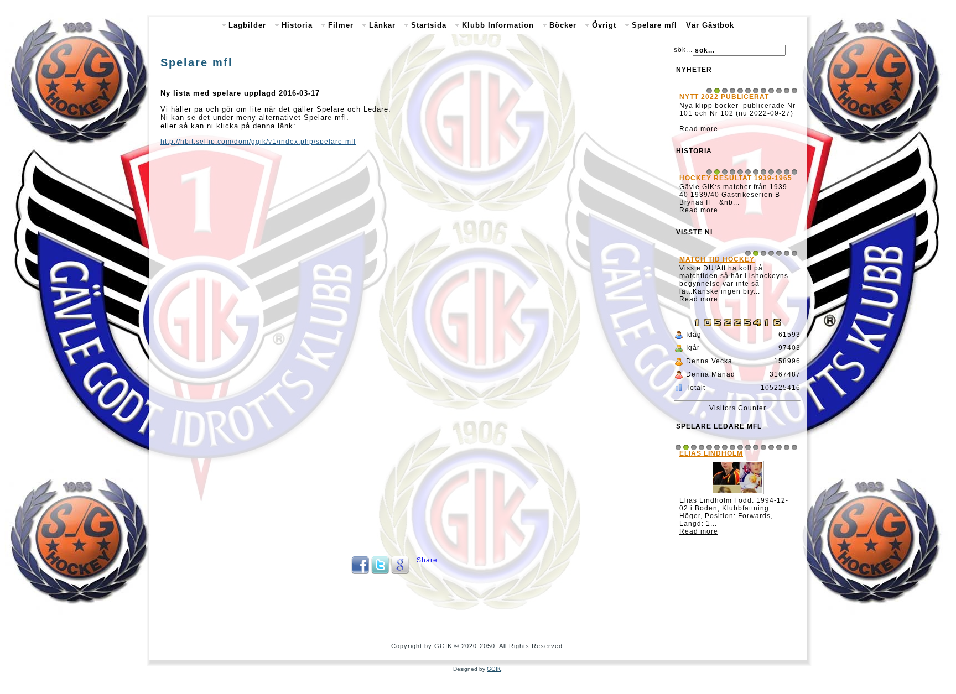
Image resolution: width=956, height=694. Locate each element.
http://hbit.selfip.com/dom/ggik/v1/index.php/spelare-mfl (258, 141)
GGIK (494, 669)
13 (771, 447)
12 (794, 90)
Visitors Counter (737, 408)
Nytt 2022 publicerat (724, 97)
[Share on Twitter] (380, 572)
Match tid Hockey (717, 259)
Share (427, 560)
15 (786, 447)
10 (779, 90)
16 (794, 447)
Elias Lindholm (711, 453)
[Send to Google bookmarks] (400, 572)
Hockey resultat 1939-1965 (735, 178)
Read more (698, 129)
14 (779, 447)
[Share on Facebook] (360, 572)
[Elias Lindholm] (737, 494)
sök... (683, 50)
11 (786, 90)
